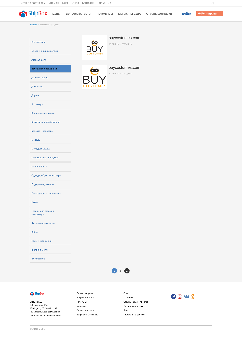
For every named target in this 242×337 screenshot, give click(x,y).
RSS (199, 296)
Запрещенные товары (87, 314)
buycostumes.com (124, 40)
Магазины (81, 306)
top (235, 330)
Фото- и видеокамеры (43, 223)
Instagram (180, 296)
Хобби (34, 232)
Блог (125, 310)
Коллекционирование (43, 113)
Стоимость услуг (85, 293)
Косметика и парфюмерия (45, 122)
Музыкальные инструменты (46, 157)
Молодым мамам (40, 148)
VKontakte (186, 296)
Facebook (173, 296)
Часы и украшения (41, 241)
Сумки (34, 202)
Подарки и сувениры (42, 184)
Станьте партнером (133, 306)
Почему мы (82, 302)
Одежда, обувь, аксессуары (46, 175)
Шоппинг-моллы (40, 249)
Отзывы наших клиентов (135, 302)
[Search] (213, 3)
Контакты (128, 297)
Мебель (35, 139)
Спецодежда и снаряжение (46, 193)
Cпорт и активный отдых (44, 51)
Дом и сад (36, 86)
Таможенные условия (134, 314)
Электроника (38, 258)
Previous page (114, 270)
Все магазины (38, 42)
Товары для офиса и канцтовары (42, 213)
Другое (35, 95)
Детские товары (39, 77)
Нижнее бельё (39, 166)
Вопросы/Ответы (85, 297)
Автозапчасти (38, 59)
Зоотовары (37, 104)
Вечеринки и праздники (44, 68)
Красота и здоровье (42, 131)
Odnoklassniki (192, 296)
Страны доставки (85, 310)
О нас (126, 293)
